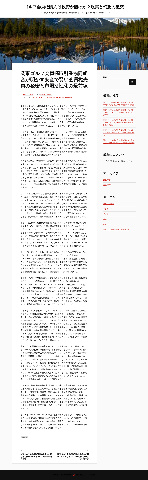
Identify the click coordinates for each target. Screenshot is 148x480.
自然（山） (45, 97)
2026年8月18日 (46, 94)
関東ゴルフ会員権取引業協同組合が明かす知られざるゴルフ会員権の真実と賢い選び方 (73, 456)
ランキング (36, 97)
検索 (105, 77)
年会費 (105, 214)
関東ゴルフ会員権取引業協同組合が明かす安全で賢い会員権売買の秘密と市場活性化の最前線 (54, 79)
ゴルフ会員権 (108, 204)
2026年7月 (107, 185)
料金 (105, 219)
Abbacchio (28, 94)
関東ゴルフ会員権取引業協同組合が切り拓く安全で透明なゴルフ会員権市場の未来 (36, 456)
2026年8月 (107, 180)
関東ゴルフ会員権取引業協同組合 (61, 97)
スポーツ (24, 437)
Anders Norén (89, 475)
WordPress (67, 475)
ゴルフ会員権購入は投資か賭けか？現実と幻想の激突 (74, 6)
